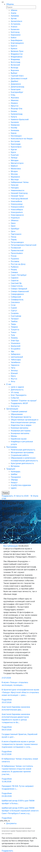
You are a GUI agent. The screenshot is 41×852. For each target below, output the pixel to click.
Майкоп (14, 166)
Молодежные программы (22, 452)
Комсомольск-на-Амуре (21, 138)
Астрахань (15, 24)
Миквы (14, 436)
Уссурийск (15, 349)
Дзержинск (16, 84)
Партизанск (16, 234)
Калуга (14, 117)
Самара (14, 272)
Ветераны (15, 466)
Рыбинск (15, 267)
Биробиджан (16, 40)
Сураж (14, 308)
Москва (14, 174)
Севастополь (17, 286)
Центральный (17, 357)
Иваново (15, 100)
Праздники (16, 477)
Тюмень (14, 338)
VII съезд (15, 392)
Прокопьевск (17, 253)
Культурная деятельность (22, 463)
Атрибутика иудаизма (21, 485)
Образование (17, 414)
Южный (14, 373)
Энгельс (14, 370)
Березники (15, 35)
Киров (13, 133)
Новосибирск (17, 209)
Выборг (14, 73)
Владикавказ (16, 56)
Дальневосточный (19, 78)
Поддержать (7, 496)
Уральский (15, 346)
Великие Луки (17, 51)
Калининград (16, 114)
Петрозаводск (17, 242)
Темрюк (14, 327)
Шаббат (14, 474)
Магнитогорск (17, 163)
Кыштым (15, 155)
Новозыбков (16, 201)
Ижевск (14, 103)
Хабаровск (15, 354)
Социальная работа (20, 455)
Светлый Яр (16, 283)
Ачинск (14, 26)
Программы (11, 447)
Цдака (13, 488)
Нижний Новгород (19, 193)
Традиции (10, 469)
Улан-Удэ (15, 340)
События (15, 398)
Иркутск (14, 106)
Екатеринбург (17, 92)
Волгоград (15, 62)
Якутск (14, 379)
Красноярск (16, 147)
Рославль (15, 261)
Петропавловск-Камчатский (23, 245)
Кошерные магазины (20, 433)
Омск (13, 223)
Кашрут (14, 482)
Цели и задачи (17, 387)
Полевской (16, 248)
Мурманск (15, 177)
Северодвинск (17, 294)
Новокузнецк (17, 204)
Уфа (12, 351)
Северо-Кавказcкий (20, 291)
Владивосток (17, 54)
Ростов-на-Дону (18, 264)
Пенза (13, 237)
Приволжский (17, 250)
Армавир (15, 16)
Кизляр (14, 127)
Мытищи (15, 179)
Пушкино (15, 258)
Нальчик (14, 185)
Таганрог (15, 319)
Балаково (15, 29)
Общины (10, 4)
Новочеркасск (17, 215)
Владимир (15, 59)
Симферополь (17, 299)
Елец (13, 95)
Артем (14, 18)
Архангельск (16, 21)
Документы (11, 823)
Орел (13, 226)
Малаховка (16, 168)
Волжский (15, 65)
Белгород (15, 32)
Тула (13, 335)
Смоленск (15, 302)
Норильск (15, 218)
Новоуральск (17, 212)
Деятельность (17, 389)
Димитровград (17, 87)
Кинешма (15, 130)
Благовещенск (17, 43)
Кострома (15, 141)
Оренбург (15, 228)
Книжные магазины (19, 428)
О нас (8, 384)
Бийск (13, 37)
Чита (13, 368)
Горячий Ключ (17, 76)
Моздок (14, 171)
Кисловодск (16, 136)
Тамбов (14, 321)
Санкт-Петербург (19, 275)
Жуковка (15, 97)
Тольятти (15, 329)
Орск (13, 231)
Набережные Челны (20, 182)
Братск (14, 46)
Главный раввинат (19, 411)
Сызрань (15, 313)
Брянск (14, 48)
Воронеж (15, 70)
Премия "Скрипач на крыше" (24, 400)
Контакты (15, 406)
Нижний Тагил (17, 196)
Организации (12, 409)
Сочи (13, 305)
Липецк (14, 157)
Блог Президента (18, 395)
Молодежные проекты (21, 417)
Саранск (14, 278)
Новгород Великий (19, 198)
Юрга (13, 376)
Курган (14, 149)
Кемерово (15, 125)
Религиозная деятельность (23, 450)
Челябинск (15, 362)
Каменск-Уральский (20, 119)
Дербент (14, 81)
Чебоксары (16, 359)
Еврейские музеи (19, 439)
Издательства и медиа (21, 425)
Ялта (13, 381)
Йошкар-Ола (16, 108)
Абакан (14, 10)
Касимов (15, 122)
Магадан (14, 160)
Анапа (13, 13)
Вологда (14, 67)
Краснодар (16, 144)
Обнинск (14, 220)
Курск (13, 152)
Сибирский (16, 297)
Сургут (14, 310)
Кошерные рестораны (21, 430)
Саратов (14, 280)
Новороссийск (17, 207)
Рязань (14, 269)
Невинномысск (17, 190)
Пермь (14, 239)
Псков (13, 256)
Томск (13, 332)
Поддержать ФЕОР (19, 403)
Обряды (14, 480)
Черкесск (15, 365)
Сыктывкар (16, 316)
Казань (14, 111)
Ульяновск (15, 343)
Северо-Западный (19, 288)
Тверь (13, 324)
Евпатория (15, 89)
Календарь (15, 471)
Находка (15, 188)
